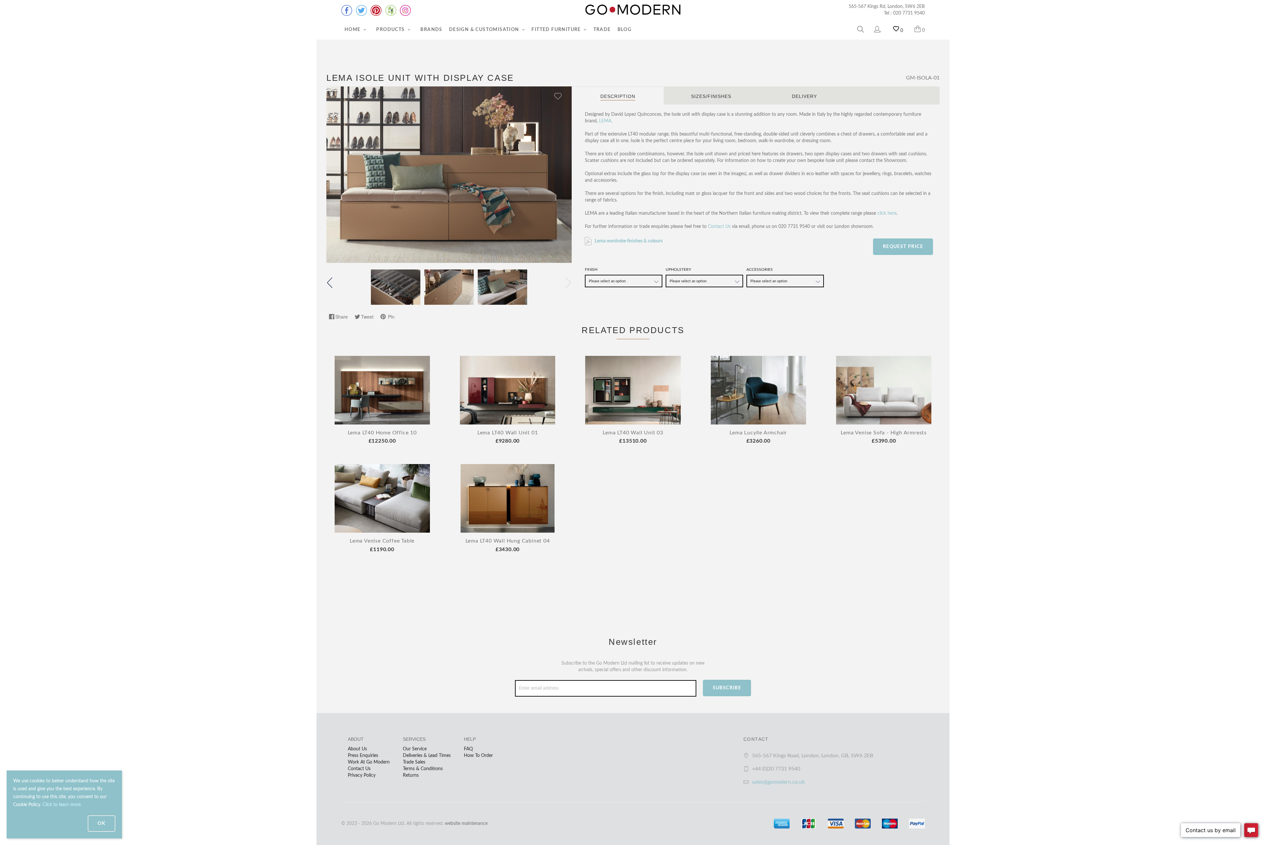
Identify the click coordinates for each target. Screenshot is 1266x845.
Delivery (804, 96)
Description (617, 96)
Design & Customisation (485, 29)
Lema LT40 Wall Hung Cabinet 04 (508, 541)
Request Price (903, 246)
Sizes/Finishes (711, 96)
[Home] (633, 9)
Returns (411, 775)
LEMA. (605, 121)
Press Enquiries (363, 755)
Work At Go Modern (369, 762)
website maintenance (466, 823)
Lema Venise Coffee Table (382, 541)
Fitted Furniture (556, 29)
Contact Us (719, 226)
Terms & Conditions (423, 769)
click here (886, 213)
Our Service (415, 749)
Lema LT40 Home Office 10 (382, 432)
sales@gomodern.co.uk (778, 782)
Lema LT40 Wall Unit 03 (633, 432)
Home (353, 29)
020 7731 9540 (909, 13)
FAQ (468, 749)
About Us (357, 749)
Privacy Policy (362, 775)
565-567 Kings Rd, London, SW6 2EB (887, 6)
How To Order (478, 755)
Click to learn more (62, 804)
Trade (602, 29)
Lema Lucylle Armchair (758, 432)
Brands (431, 29)
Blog (625, 29)
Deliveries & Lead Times (427, 755)
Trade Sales (414, 762)
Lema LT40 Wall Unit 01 (507, 432)
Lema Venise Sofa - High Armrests (884, 432)
